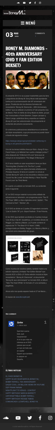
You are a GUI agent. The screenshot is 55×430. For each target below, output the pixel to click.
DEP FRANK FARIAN (14, 387)
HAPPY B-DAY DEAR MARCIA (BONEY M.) (22, 379)
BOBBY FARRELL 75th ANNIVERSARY (21, 382)
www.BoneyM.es (22, 297)
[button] (27, 23)
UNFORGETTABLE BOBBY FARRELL (20, 396)
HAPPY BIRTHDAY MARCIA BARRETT (21, 393)
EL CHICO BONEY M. (14, 376)
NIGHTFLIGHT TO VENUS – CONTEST (21, 390)
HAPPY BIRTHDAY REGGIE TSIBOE (20, 398)
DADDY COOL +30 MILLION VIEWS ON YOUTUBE (25, 384)
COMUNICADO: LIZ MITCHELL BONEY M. (22, 401)
